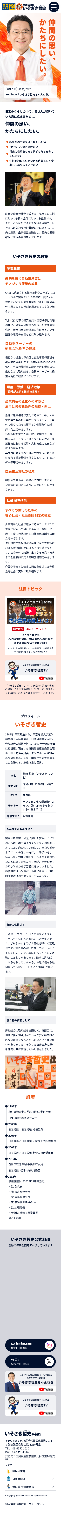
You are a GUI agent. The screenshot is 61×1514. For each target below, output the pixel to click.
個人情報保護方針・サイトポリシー (26, 1504)
